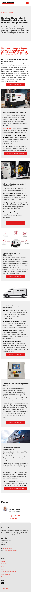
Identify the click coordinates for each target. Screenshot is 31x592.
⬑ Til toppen (4, 588)
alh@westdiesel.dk (15, 516)
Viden (2, 566)
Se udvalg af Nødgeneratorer (15, 153)
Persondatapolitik (5, 574)
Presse (3, 569)
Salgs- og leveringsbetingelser (8, 571)
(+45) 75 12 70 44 (7, 549)
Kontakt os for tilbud (15, 84)
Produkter (3, 561)
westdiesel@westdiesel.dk (11, 550)
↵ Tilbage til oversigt (7, 12)
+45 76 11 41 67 (13, 518)
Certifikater (4, 564)
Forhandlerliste (5, 577)
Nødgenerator (6, 128)
